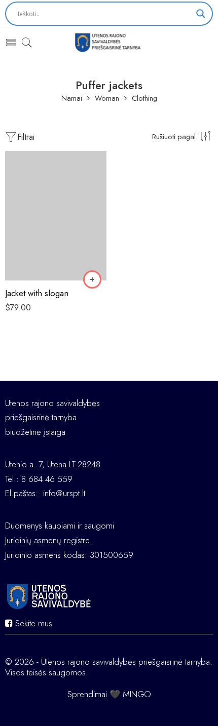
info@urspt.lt (64, 493)
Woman (107, 98)
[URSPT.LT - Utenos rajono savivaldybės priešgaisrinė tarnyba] (109, 42)
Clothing (144, 98)
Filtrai (25, 137)
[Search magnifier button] (201, 14)
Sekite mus (32, 623)
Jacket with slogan (36, 293)
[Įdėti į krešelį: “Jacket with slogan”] (92, 279)
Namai (71, 98)
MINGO (137, 694)
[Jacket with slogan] (55, 215)
